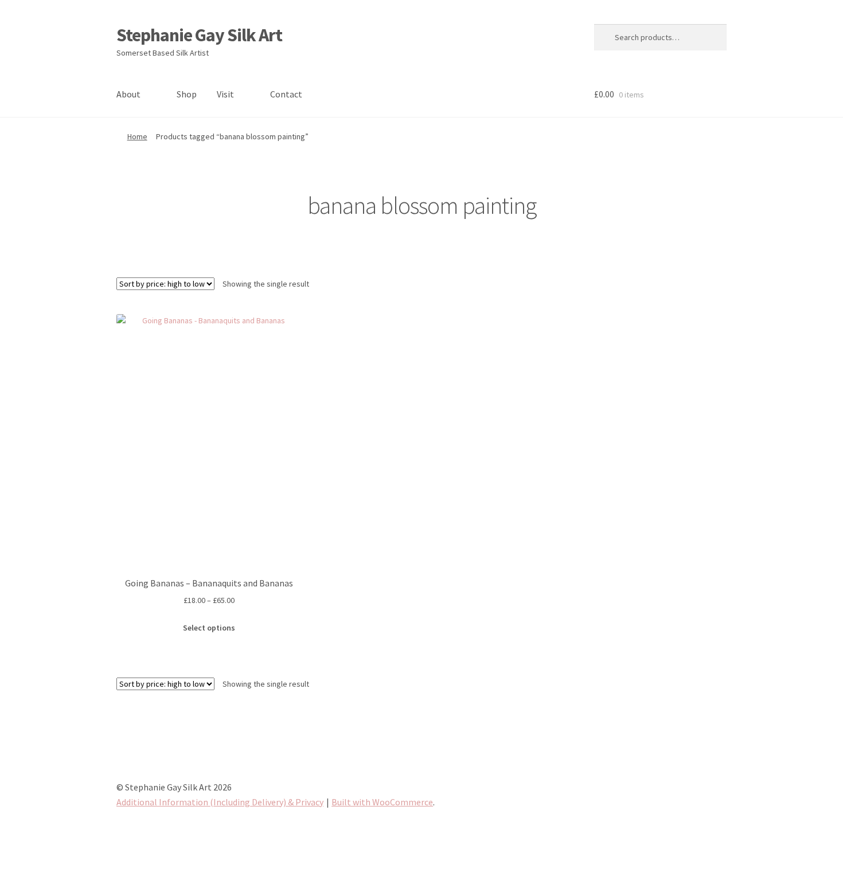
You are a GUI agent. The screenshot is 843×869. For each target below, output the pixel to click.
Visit (225, 94)
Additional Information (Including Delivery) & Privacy (219, 802)
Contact (286, 94)
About (128, 94)
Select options (209, 628)
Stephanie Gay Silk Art (199, 35)
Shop (187, 94)
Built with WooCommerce (382, 802)
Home (137, 136)
